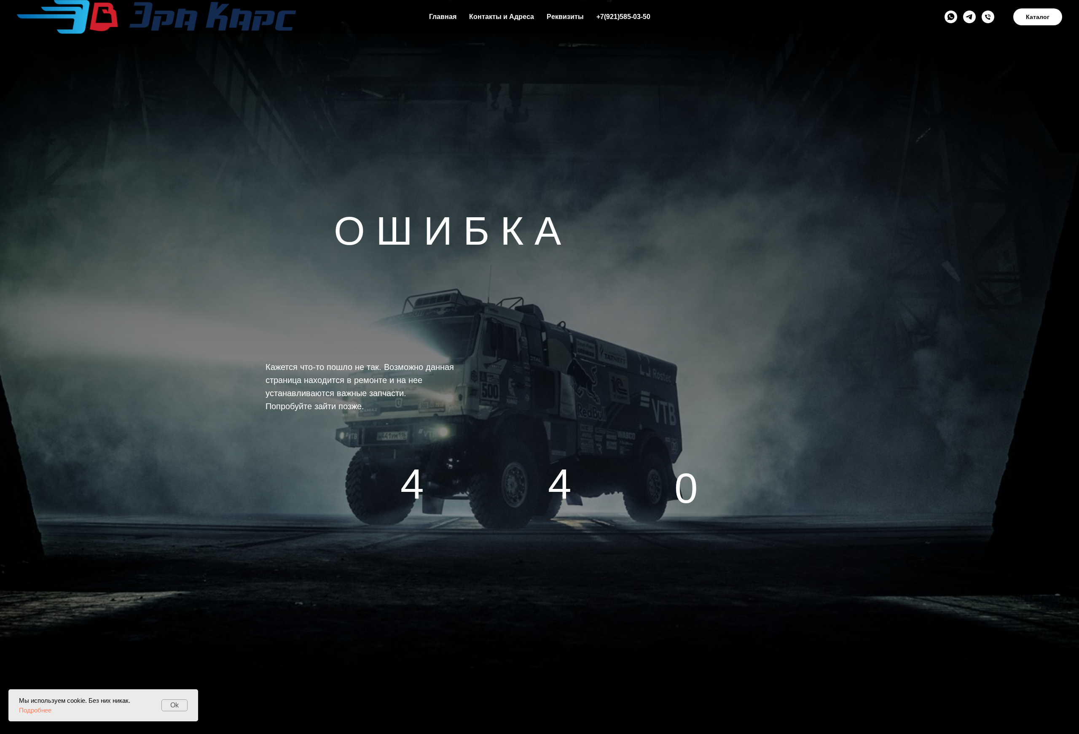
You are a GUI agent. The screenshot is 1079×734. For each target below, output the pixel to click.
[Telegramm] (969, 17)
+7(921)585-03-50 (623, 16)
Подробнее (35, 710)
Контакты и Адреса (501, 16)
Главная (442, 16)
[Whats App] (951, 17)
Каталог (1037, 16)
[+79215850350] (988, 17)
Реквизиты (565, 16)
